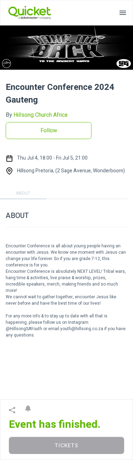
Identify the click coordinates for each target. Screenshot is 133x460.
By (36, 115)
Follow (48, 130)
